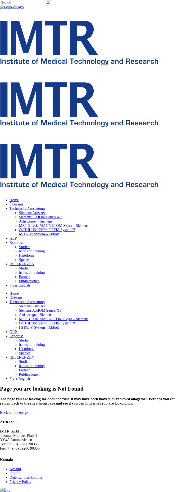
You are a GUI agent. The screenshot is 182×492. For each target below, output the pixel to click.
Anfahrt (15, 469)
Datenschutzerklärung (25, 477)
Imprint (14, 473)
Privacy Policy (20, 482)
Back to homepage (14, 412)
